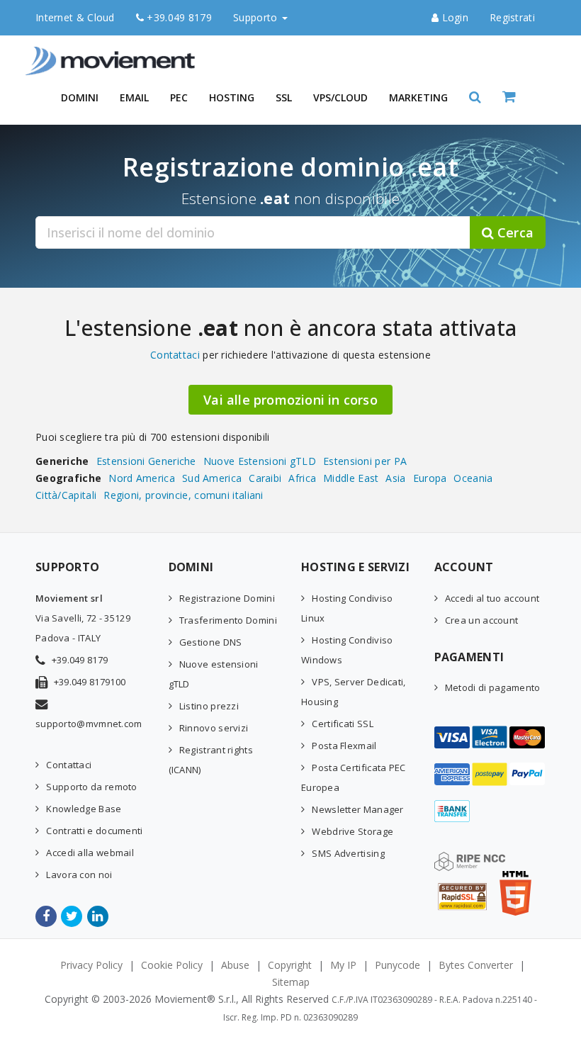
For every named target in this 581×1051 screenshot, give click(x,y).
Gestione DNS (210, 642)
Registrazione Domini (227, 598)
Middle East (350, 478)
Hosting (231, 97)
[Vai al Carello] (524, 97)
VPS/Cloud (340, 97)
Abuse (235, 965)
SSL (284, 97)
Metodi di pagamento (493, 687)
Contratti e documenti (94, 830)
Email (134, 97)
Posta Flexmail (344, 745)
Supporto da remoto (91, 786)
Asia (395, 478)
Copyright (290, 965)
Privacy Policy (91, 965)
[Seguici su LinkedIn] (99, 916)
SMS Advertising (348, 853)
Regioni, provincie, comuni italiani (183, 495)
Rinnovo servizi (214, 727)
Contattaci (175, 354)
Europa (430, 478)
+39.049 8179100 (90, 681)
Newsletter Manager (357, 809)
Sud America (212, 478)
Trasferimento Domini (228, 620)
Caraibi (265, 478)
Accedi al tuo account (492, 598)
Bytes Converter (476, 965)
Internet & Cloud (75, 17)
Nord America (141, 478)
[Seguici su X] (72, 916)
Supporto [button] (257, 17)
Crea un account (482, 620)
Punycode (397, 965)
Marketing (418, 97)
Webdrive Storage (352, 831)
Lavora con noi (79, 874)
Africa (302, 478)
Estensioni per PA (365, 461)
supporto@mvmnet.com (88, 723)
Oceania (472, 478)
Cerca (514, 232)
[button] (475, 97)
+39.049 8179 (178, 17)
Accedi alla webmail (90, 852)
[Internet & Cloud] (113, 53)
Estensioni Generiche (146, 461)
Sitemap (291, 982)
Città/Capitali (65, 495)
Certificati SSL (342, 723)
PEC (179, 97)
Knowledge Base (83, 808)
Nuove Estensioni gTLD (259, 461)
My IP (343, 965)
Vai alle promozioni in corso (290, 399)
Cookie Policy (172, 965)
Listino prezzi (209, 705)
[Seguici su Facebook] (47, 916)
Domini (79, 97)
